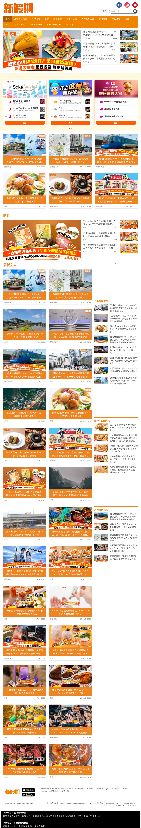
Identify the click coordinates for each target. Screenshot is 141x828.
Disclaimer (118, 805)
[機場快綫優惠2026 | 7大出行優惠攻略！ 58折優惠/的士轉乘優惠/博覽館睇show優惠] (101, 339)
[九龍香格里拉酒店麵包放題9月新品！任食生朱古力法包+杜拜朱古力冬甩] (101, 469)
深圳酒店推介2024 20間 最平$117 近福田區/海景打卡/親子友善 (123, 361)
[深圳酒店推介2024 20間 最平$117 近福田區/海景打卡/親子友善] (101, 360)
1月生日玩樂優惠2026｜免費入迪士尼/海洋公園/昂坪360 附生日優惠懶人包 (123, 380)
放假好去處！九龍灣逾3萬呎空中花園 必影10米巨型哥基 (123, 557)
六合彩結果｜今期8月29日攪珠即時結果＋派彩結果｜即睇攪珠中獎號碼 (123, 318)
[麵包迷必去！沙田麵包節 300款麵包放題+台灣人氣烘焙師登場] (101, 526)
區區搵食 (57, 19)
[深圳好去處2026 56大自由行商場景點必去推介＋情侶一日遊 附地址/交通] (101, 307)
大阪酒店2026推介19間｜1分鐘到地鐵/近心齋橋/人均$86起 (124, 369)
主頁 (8, 19)
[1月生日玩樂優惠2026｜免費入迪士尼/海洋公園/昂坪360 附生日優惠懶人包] (101, 380)
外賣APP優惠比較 (92, 816)
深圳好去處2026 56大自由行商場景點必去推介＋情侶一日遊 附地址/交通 (123, 308)
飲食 (47, 19)
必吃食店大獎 (20, 19)
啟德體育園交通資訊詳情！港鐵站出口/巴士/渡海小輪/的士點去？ (123, 538)
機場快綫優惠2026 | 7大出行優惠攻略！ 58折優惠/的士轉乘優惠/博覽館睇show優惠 (123, 339)
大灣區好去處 (88, 19)
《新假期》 (80, 789)
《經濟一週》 (65, 791)
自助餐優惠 (26, 826)
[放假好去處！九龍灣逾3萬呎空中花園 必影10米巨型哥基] (101, 558)
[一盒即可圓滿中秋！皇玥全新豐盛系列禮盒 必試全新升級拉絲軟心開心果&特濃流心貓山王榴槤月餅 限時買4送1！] (101, 437)
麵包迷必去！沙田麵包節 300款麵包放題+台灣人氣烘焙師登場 (123, 527)
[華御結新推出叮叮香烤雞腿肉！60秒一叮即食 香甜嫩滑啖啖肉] (101, 458)
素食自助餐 (39, 826)
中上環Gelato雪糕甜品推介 (69, 816)
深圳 (6, 342)
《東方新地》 (114, 789)
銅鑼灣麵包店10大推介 (43, 816)
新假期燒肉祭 (35, 24)
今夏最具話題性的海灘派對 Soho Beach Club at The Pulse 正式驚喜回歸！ (123, 548)
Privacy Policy (131, 805)
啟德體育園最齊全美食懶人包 (16, 816)
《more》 (124, 789)
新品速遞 (116, 19)
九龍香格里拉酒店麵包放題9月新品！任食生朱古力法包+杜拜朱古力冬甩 (123, 469)
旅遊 (127, 19)
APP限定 (36, 19)
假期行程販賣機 (54, 24)
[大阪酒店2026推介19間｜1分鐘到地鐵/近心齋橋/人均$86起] (101, 370)
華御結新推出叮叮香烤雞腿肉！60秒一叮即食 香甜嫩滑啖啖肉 (123, 459)
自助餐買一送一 (10, 826)
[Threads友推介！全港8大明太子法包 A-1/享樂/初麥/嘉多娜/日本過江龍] (101, 448)
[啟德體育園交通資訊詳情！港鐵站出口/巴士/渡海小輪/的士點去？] (101, 537)
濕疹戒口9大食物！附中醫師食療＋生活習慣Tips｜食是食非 (123, 329)
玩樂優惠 (86, 62)
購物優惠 (103, 19)
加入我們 (70, 24)
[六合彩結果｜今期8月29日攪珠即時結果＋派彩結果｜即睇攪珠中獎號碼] (101, 318)
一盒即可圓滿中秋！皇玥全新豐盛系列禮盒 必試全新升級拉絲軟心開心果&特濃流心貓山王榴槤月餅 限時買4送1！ (124, 438)
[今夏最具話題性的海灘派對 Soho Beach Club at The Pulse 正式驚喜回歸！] (101, 547)
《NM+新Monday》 (102, 789)
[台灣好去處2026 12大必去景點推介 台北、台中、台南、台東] (101, 349)
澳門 (51, 540)
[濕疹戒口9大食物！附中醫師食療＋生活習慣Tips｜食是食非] (101, 328)
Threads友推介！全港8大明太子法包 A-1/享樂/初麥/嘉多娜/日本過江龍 (124, 448)
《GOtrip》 (90, 789)
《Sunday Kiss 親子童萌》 (50, 791)
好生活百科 (54, 342)
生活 (8, 24)
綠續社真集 (19, 24)
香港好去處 (71, 19)
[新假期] (36, 7)
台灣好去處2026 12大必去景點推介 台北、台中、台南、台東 (124, 350)
